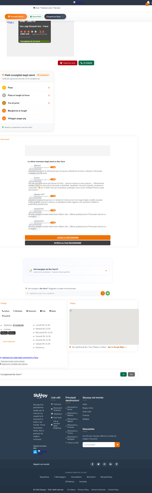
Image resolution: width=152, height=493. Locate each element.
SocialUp (83, 482)
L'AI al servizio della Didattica (57, 424)
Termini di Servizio (98, 490)
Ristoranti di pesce (58, 409)
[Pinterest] (116, 464)
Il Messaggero (60, 477)
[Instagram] (104, 464)
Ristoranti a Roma (72, 408)
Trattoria (57, 404)
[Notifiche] (148, 2)
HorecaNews (76, 477)
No (131, 374)
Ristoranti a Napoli (72, 420)
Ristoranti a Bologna (72, 438)
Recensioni (32, 311)
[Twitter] (98, 464)
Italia (85, 404)
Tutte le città (72, 443)
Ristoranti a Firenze (72, 426)
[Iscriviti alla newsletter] (117, 444)
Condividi (6, 316)
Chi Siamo (71, 490)
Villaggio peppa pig (17, 118)
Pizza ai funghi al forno (19, 95)
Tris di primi (13, 102)
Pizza (10, 87)
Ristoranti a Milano (72, 414)
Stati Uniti (87, 411)
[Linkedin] (110, 464)
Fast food (57, 417)
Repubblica (44, 477)
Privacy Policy (83, 490)
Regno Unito (88, 408)
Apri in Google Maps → (117, 347)
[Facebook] (92, 464)
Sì (123, 374)
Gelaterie (58, 414)
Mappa (53, 311)
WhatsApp (18, 311)
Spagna (86, 419)
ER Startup (69, 482)
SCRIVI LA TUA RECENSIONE (67, 242)
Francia (86, 415)
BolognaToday (106, 477)
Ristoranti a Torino (72, 432)
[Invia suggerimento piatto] (103, 293)
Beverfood (91, 477)
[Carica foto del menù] (108, 293)
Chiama (6, 311)
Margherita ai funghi (17, 110)
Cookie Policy (113, 490)
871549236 (18, 325)
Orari (43, 311)
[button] (67, 270)
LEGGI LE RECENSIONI (67, 237)
